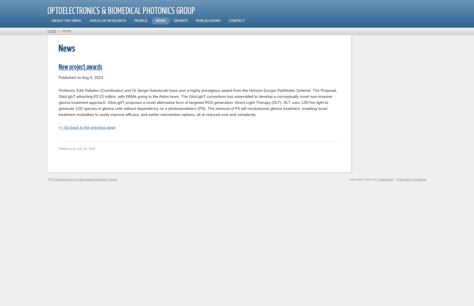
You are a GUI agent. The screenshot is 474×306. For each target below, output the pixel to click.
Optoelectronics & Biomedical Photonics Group (121, 11)
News (161, 21)
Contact (237, 21)
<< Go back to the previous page (87, 127)
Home (52, 31)
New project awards (80, 67)
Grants (181, 21)
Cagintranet (385, 179)
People (141, 21)
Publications (208, 21)
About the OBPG (66, 21)
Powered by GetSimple (411, 179)
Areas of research (107, 21)
